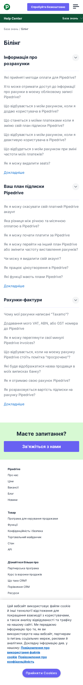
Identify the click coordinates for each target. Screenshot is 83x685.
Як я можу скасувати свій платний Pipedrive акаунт (41, 209)
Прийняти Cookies (41, 673)
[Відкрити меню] (76, 6)
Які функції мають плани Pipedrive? (33, 277)
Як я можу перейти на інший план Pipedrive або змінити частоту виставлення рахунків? (41, 246)
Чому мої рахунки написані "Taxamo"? (36, 314)
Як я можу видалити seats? (27, 163)
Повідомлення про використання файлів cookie (28, 652)
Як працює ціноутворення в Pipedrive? (36, 268)
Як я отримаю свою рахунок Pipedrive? (37, 380)
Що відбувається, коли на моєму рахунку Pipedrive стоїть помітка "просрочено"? (39, 354)
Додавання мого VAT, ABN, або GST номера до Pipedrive (41, 326)
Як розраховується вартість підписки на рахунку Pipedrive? (38, 392)
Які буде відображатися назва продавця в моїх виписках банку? (39, 368)
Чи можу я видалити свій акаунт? (32, 258)
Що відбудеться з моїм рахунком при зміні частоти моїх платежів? (40, 151)
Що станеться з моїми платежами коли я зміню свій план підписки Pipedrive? (39, 123)
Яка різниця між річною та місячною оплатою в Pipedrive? (35, 223)
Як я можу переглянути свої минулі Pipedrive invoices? (34, 340)
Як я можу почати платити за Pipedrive (37, 235)
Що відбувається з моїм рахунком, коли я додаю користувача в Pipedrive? (39, 108)
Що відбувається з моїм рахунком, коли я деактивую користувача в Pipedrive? (39, 137)
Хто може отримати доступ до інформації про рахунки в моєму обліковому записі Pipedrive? (39, 91)
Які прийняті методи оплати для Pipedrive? (40, 77)
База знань (11, 29)
